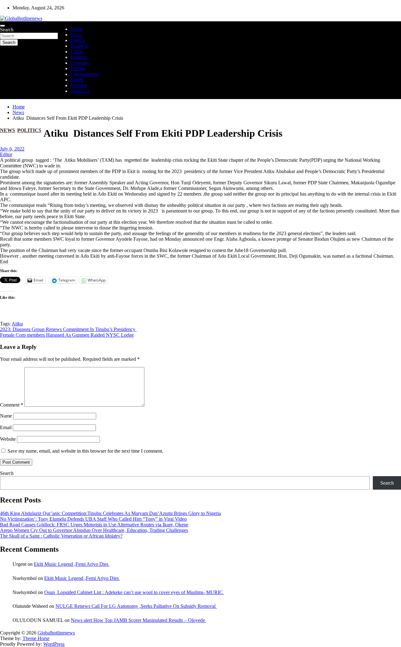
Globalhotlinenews (56, 632)
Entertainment (84, 74)
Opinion (78, 85)
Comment (11, 405)
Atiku (17, 323)
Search (6, 29)
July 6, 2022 (12, 148)
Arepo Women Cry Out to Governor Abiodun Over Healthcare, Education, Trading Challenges (94, 530)
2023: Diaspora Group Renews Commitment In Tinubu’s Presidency (68, 329)
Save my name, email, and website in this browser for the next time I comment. (85, 451)
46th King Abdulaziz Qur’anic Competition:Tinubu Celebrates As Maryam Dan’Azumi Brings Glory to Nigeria (110, 513)
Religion (78, 57)
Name (6, 415)
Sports (76, 79)
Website (8, 439)
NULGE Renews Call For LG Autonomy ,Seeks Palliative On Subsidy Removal (136, 606)
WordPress (54, 644)
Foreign (78, 68)
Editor (6, 154)
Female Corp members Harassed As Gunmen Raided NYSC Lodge (67, 335)
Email (6, 427)
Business (79, 46)
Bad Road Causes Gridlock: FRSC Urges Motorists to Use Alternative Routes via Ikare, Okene (94, 524)
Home (76, 29)
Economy (80, 63)
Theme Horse (36, 638)
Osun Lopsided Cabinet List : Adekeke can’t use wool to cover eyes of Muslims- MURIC (134, 592)
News (76, 34)
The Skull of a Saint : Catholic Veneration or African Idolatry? (61, 536)
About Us (80, 91)
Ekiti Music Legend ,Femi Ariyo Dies (72, 564)
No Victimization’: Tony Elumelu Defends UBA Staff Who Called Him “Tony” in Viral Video (93, 519)
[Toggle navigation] (2, 26)
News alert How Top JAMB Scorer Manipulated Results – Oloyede (138, 620)
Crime (76, 51)
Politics (77, 40)
